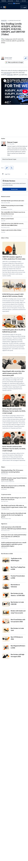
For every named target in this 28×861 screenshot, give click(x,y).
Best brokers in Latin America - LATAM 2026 (18, 594)
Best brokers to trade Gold (17, 629)
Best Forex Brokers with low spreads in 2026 (18, 620)
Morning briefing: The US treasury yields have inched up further (12, 471)
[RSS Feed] (11, 168)
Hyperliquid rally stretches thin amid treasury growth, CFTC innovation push (13, 373)
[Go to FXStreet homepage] (4, 7)
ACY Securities (8, 58)
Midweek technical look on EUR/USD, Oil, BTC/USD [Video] (13, 486)
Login (24, 7)
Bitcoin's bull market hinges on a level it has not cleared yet (13, 498)
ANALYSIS (4, 20)
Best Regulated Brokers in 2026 (18, 647)
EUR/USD (10, 75)
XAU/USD (24, 0)
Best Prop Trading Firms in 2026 (18, 568)
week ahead (6, 72)
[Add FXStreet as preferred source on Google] (14, 62)
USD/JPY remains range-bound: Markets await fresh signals (14, 479)
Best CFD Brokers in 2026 (17, 638)
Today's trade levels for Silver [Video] (11, 230)
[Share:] (25, 58)
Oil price (17, 0)
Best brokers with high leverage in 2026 (17, 655)
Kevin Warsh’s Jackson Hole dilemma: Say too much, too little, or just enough (14, 411)
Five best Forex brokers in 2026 (18, 577)
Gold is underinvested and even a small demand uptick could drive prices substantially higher (13, 544)
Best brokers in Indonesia (15, 586)
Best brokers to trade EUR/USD (17, 603)
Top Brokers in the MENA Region (16, 559)
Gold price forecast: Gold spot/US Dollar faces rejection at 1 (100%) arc (13, 535)
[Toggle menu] (1, 7)
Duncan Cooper (8, 57)
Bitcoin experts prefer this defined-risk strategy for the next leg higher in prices (13, 515)
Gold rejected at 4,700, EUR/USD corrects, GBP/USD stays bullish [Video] (13, 527)
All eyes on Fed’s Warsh (7, 218)
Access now (14, 189)
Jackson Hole (10, 0)
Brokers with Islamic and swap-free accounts (18, 612)
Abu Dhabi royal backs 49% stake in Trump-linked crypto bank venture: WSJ (14, 506)
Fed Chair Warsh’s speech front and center (12, 200)
